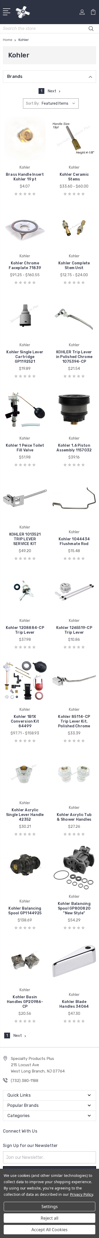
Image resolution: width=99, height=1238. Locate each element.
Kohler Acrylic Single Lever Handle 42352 (25, 815)
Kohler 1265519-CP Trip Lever (74, 630)
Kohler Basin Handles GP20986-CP (25, 1002)
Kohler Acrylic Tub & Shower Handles (74, 817)
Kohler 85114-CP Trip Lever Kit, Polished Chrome (74, 721)
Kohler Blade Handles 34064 (74, 1004)
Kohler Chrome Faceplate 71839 (25, 265)
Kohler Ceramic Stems (74, 177)
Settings (49, 1206)
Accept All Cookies (49, 1229)
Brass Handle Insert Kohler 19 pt (25, 177)
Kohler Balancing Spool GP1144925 (24, 910)
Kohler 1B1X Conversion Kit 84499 (25, 721)
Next (52, 91)
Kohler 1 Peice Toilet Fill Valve (25, 447)
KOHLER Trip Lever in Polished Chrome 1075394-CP (74, 357)
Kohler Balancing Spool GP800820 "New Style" (74, 908)
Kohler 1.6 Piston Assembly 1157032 (74, 447)
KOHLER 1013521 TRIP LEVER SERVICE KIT (25, 539)
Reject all (49, 1218)
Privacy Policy (81, 1194)
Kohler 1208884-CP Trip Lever (25, 630)
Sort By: (33, 103)
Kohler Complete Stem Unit (74, 265)
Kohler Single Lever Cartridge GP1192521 (24, 357)
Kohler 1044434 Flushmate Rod (74, 541)
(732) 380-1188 (24, 1080)
